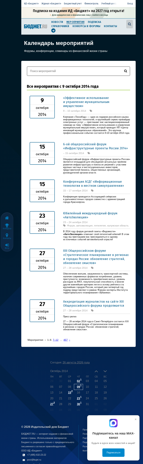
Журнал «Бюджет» (51, 3)
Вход (130, 3)
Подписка (94, 22)
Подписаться (113, 452)
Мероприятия (75, 22)
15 (69, 392)
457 (65, 339)
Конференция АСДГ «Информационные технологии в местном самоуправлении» (93, 184)
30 (78, 404)
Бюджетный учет (73, 3)
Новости (57, 22)
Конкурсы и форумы (86, 26)
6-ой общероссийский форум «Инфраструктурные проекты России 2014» (95, 146)
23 (78, 398)
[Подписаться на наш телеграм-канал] (53, 31)
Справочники (60, 26)
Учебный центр (109, 3)
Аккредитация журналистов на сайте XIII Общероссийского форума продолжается (93, 303)
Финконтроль (91, 3)
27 (51, 404)
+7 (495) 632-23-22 (36, 455)
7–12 (55, 339)
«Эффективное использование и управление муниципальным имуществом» (86, 102)
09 (78, 386)
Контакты (110, 26)
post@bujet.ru (34, 459)
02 (78, 381)
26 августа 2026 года (76, 362)
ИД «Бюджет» (31, 3)
